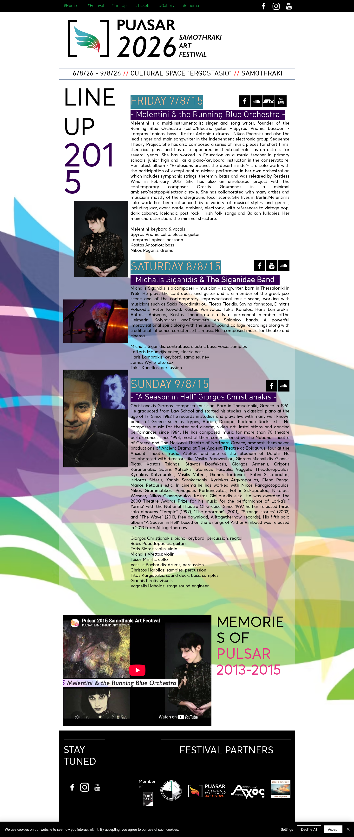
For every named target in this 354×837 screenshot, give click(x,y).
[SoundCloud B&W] (256, 101)
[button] (120, 6)
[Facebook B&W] (263, 6)
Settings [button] (287, 829)
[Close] (348, 829)
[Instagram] (276, 6)
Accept (333, 829)
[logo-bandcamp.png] (269, 101)
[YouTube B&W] (288, 6)
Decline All (309, 829)
